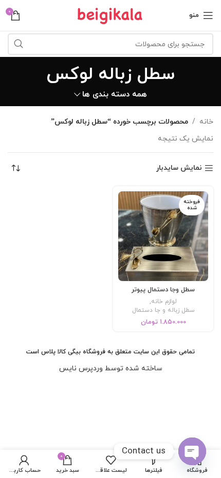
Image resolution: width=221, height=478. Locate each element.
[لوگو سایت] (110, 14)
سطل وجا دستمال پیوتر (163, 289)
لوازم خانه (164, 301)
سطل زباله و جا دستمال (163, 310)
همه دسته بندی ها (114, 94)
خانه (206, 122)
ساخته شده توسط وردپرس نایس (110, 368)
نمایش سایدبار (179, 168)
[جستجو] (18, 44)
